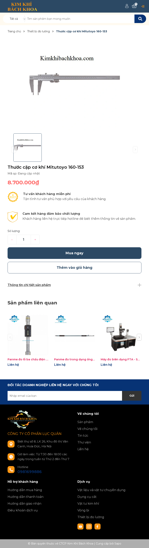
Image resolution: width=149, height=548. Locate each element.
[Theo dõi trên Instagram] (89, 526)
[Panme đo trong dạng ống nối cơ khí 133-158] (74, 335)
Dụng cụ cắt (87, 497)
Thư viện (84, 442)
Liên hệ (83, 449)
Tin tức (82, 435)
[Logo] (22, 6)
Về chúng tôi (87, 429)
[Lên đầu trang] (142, 541)
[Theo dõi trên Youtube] (80, 526)
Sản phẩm (85, 422)
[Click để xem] (74, 84)
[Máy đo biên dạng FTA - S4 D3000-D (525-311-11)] (121, 335)
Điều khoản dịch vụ (23, 510)
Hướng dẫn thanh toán (25, 497)
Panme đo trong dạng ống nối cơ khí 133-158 (74, 359)
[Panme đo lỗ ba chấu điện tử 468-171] (28, 335)
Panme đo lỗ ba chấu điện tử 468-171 (28, 359)
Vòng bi (83, 510)
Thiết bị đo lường (90, 517)
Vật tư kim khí (88, 503)
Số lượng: (14, 231)
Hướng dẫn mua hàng (25, 490)
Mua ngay (74, 253)
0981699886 (29, 471)
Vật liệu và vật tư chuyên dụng (101, 490)
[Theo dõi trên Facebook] (97, 526)
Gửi (131, 395)
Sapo (117, 543)
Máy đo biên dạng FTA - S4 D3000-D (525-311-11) (121, 359)
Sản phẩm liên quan (32, 303)
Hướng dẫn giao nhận (24, 503)
